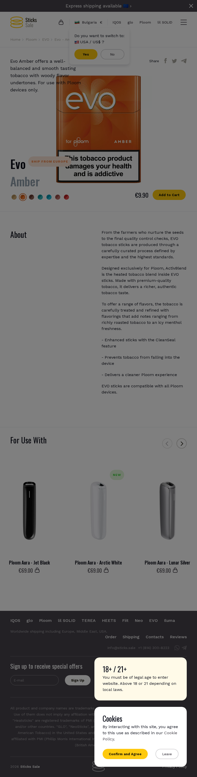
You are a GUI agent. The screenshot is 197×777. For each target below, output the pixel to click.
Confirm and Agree (125, 754)
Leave (167, 754)
